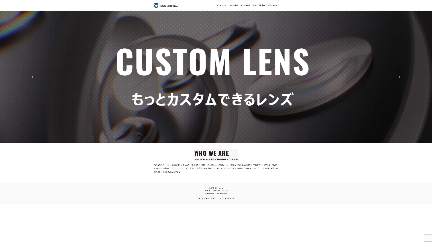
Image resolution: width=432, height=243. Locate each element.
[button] (32, 76)
